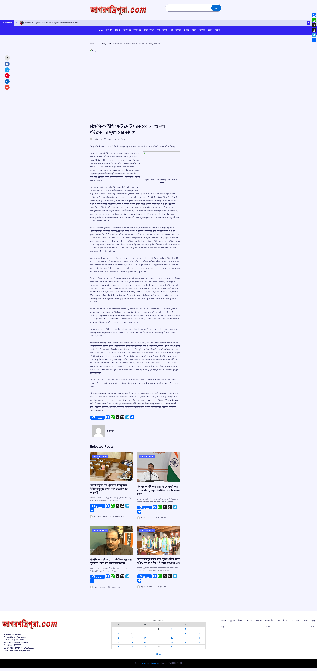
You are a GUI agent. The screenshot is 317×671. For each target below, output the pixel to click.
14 (145, 638)
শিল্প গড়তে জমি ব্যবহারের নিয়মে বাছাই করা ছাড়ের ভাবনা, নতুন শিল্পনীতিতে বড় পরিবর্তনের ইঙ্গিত (158, 490)
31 (185, 647)
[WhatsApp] (314, 20)
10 (185, 633)
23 (172, 642)
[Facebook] (314, 15)
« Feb (155, 654)
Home (92, 43)
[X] (314, 25)
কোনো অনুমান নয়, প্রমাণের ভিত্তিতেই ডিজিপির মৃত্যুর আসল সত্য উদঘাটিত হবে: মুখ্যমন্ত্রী (109, 488)
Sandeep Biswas (102, 516)
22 (158, 642)
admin (97, 139)
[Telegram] (314, 35)
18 (199, 638)
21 (145, 642)
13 (132, 638)
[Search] (216, 8)
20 (132, 642)
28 (145, 647)
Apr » (161, 654)
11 (199, 633)
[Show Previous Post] (308, 23)
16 (172, 638)
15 (158, 638)
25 (199, 642)
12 (118, 638)
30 (172, 647)
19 (118, 642)
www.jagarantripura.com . (151, 663)
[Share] (314, 40)
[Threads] (314, 30)
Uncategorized (105, 43)
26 (118, 647)
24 (185, 642)
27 (132, 647)
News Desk (148, 518)
